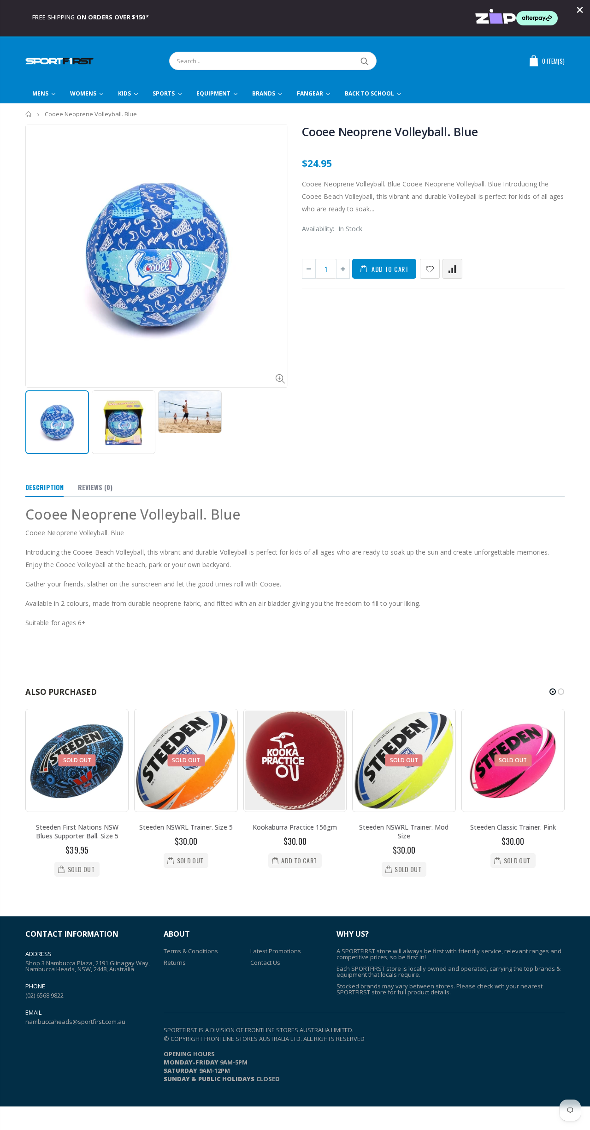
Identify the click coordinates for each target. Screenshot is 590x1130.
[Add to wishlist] (430, 269)
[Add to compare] (452, 269)
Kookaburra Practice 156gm (295, 827)
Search (364, 61)
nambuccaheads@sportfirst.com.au (75, 1021)
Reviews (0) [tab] (95, 487)
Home (28, 114)
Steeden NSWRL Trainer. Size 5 (186, 827)
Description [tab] (44, 487)
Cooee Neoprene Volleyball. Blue (390, 131)
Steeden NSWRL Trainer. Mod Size (403, 831)
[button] (553, 691)
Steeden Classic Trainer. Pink (513, 827)
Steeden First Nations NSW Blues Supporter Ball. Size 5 (77, 831)
